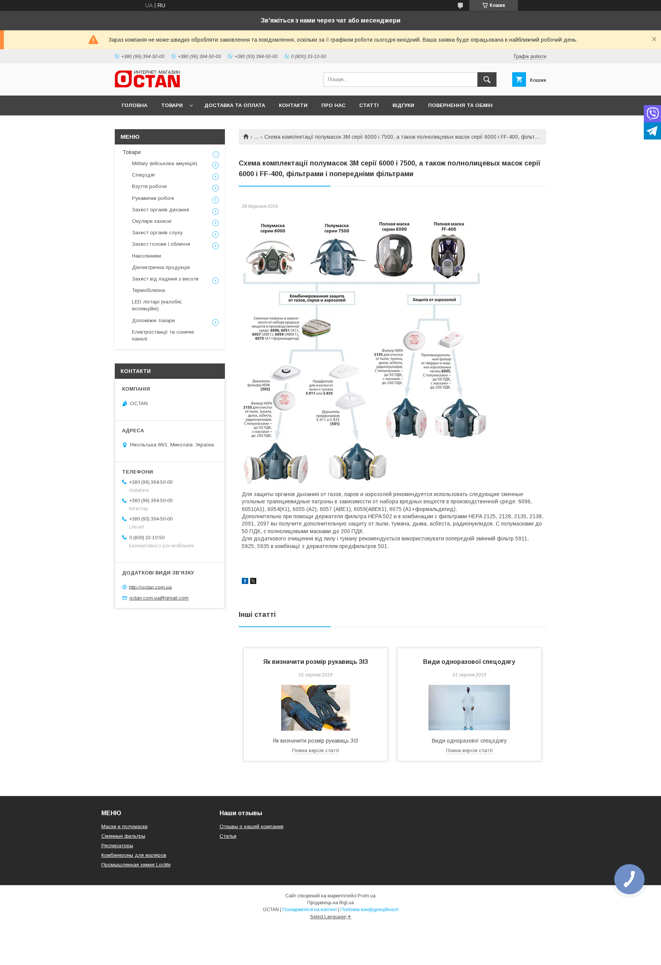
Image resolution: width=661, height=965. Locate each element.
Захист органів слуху (157, 232)
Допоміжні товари (153, 320)
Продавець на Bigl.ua (330, 902)
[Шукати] (487, 79)
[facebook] (245, 582)
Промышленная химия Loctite (136, 865)
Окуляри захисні (151, 221)
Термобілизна (148, 290)
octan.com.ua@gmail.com (159, 598)
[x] (253, 582)
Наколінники (146, 256)
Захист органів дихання (160, 209)
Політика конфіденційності (369, 909)
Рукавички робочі (153, 198)
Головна (134, 105)
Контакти (293, 105)
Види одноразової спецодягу (469, 661)
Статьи (228, 836)
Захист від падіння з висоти (165, 279)
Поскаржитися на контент (309, 909)
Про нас (333, 105)
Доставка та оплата (234, 105)
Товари (172, 105)
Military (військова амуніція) (164, 163)
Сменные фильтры (123, 836)
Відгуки (403, 105)
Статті (369, 105)
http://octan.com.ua (150, 587)
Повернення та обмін (460, 105)
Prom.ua (367, 896)
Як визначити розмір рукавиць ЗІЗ (315, 661)
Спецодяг (143, 175)
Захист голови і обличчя (161, 244)
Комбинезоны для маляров (133, 855)
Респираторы (117, 845)
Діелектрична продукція (161, 267)
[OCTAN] (147, 86)
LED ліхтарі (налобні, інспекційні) (157, 305)
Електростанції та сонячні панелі (163, 335)
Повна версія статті (315, 750)
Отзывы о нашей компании (251, 826)
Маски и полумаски (124, 826)
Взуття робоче (149, 186)
